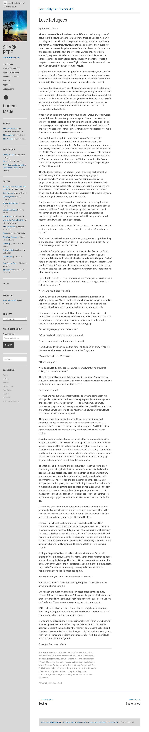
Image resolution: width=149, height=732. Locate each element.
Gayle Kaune (19, 216)
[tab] (5, 3)
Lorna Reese (21, 139)
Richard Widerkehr (10, 223)
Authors (6, 80)
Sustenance (133, 702)
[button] (15, 25)
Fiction (6, 379)
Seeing (46, 702)
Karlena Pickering (126, 722)
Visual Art (7, 397)
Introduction (8, 64)
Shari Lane (21, 135)
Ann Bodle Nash (55, 683)
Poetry (5, 394)
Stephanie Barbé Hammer (13, 131)
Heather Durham (16, 161)
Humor (6, 382)
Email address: (8, 334)
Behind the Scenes (11, 76)
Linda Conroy (19, 189)
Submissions (8, 89)
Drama (5, 375)
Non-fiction (7, 390)
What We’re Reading (11, 68)
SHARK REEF (9, 49)
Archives (6, 85)
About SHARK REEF (11, 72)
